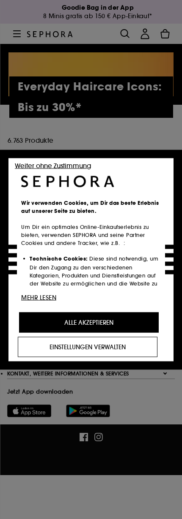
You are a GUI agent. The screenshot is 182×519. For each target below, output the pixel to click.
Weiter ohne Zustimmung (53, 165)
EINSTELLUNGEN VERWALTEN (88, 347)
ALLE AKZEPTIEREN (88, 322)
